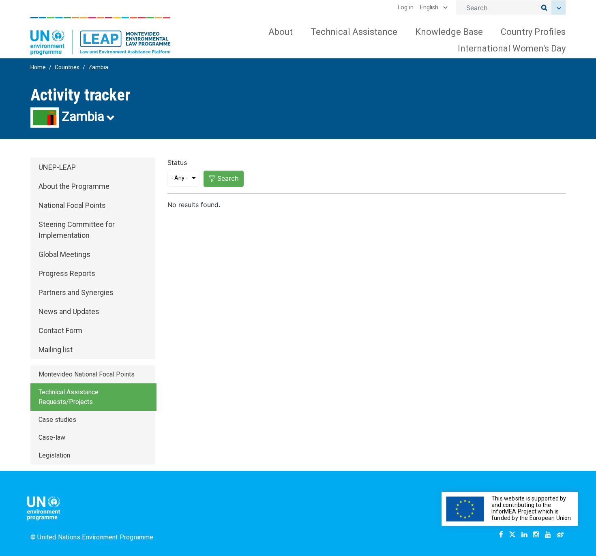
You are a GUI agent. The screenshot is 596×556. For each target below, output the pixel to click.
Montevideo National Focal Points (87, 374)
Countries (67, 67)
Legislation (54, 455)
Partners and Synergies (76, 292)
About (280, 32)
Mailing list (56, 349)
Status (177, 162)
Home (38, 67)
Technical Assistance (354, 32)
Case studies (57, 419)
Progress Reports (67, 273)
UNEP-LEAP (57, 167)
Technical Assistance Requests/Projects (69, 397)
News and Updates (69, 311)
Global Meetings (64, 254)
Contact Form (60, 330)
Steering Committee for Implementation (77, 230)
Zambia (98, 67)
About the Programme (74, 186)
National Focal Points (72, 205)
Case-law (52, 437)
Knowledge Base (449, 32)
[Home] (100, 36)
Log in (406, 7)
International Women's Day (512, 48)
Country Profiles (533, 32)
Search (227, 178)
